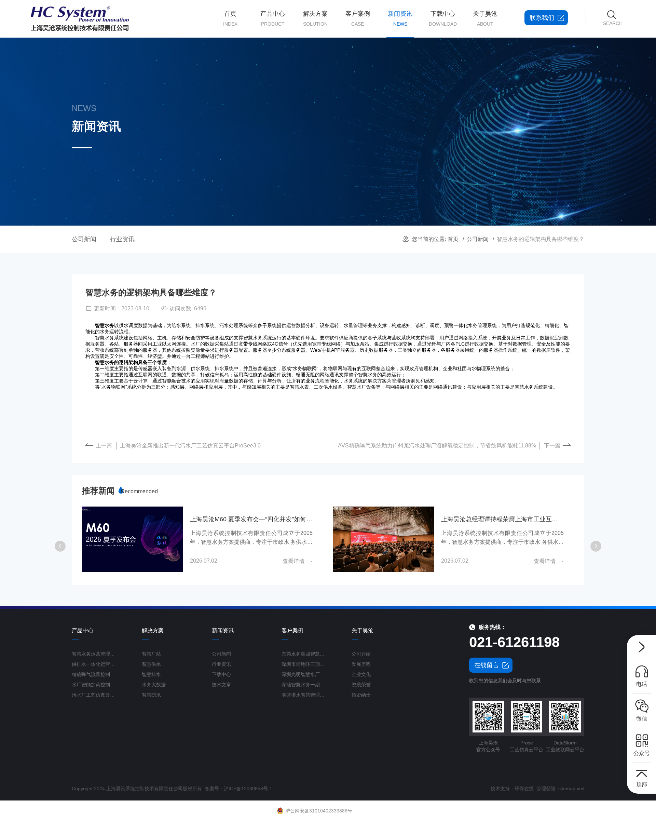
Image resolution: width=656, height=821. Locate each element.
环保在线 (524, 788)
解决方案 (315, 18)
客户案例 (357, 18)
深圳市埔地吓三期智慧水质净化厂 (305, 664)
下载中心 (443, 18)
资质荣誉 (361, 684)
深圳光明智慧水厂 (301, 674)
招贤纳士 (361, 695)
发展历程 (361, 664)
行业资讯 (122, 239)
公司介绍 (361, 654)
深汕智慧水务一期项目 (305, 684)
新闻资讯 (400, 18)
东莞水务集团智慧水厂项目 (305, 654)
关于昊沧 (485, 18)
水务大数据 (154, 684)
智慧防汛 (151, 695)
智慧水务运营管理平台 (95, 654)
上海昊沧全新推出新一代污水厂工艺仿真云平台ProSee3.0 (190, 445)
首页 (230, 18)
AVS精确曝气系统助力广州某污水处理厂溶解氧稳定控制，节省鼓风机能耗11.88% (437, 445)
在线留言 (486, 665)
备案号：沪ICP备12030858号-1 (238, 788)
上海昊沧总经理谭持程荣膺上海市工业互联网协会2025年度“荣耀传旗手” (502, 519)
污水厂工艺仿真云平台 (95, 695)
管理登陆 (546, 788)
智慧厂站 (151, 654)
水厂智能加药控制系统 (95, 684)
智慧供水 (151, 664)
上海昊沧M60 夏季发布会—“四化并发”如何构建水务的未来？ (251, 519)
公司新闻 (478, 239)
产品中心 (272, 18)
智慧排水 (151, 674)
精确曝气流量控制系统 (95, 674)
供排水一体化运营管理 (95, 664)
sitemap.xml (571, 788)
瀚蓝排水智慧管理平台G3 (305, 695)
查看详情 (293, 561)
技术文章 (221, 684)
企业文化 (361, 674)
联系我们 (542, 17)
